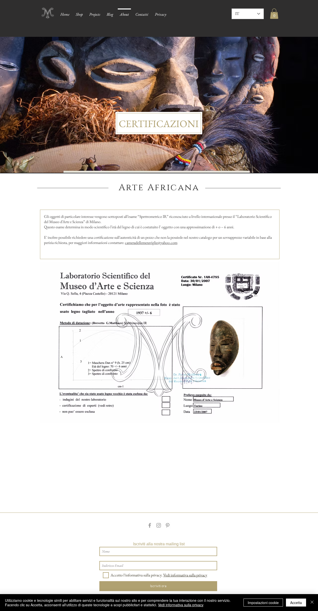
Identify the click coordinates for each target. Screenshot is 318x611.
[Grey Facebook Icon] (150, 525)
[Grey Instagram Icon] (159, 525)
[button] (274, 13)
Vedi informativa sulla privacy (180, 604)
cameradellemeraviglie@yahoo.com (151, 242)
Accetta (296, 602)
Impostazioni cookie (263, 602)
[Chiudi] (312, 602)
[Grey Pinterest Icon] (167, 525)
